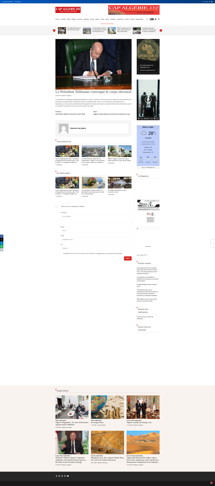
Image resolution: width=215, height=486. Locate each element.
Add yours (81, 206)
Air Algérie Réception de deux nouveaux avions (74, 29)
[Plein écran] (157, 118)
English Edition (139, 19)
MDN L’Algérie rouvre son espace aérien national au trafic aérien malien (124, 29)
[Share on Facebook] (1, 236)
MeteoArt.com (151, 167)
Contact (127, 19)
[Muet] (155, 118)
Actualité (63, 19)
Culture (102, 19)
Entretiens (112, 19)
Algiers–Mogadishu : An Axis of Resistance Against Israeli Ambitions (71, 423)
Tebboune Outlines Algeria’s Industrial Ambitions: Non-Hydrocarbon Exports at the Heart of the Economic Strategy (70, 460)
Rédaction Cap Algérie (66, 95)
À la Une (57, 19)
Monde (92, 19)
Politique (74, 19)
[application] (148, 100)
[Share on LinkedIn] (1, 243)
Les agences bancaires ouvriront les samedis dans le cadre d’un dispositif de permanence (149, 30)
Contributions (120, 19)
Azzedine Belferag (101, 425)
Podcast (132, 19)
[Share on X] (1, 239)
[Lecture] (139, 118)
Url (61, 244)
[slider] (146, 118)
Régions (97, 19)
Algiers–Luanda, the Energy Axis (139, 422)
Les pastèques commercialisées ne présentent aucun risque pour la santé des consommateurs (93, 192)
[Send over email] (1, 246)
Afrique (68, 19)
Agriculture (86, 19)
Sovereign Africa (97, 422)
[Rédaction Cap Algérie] (64, 128)
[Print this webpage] (1, 249)
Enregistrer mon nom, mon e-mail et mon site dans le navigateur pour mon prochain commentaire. (93, 253)
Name (62, 227)
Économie (79, 19)
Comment (64, 212)
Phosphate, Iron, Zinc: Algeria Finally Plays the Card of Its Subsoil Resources (107, 459)
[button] (54, 30)
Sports (107, 19)
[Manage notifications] (211, 482)
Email (62, 236)
